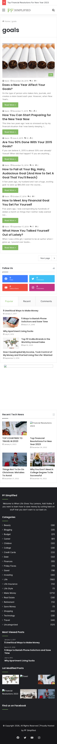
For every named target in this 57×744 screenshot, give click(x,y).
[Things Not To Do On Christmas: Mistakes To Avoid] (14, 459)
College (7, 548)
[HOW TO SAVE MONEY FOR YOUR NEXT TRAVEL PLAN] (28, 681)
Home (7, 21)
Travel (7, 620)
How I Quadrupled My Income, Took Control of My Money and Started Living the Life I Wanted (27, 354)
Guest (7, 570)
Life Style (8, 588)
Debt (6, 557)
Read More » (10, 105)
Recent (27, 301)
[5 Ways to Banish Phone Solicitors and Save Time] (11, 322)
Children (8, 543)
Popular (9, 301)
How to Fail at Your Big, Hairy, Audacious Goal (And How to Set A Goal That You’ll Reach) (28, 173)
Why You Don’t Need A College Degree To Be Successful (41, 472)
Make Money (10, 593)
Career (7, 539)
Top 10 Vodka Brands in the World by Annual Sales (35, 341)
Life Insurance (10, 584)
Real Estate (9, 597)
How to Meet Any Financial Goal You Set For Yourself (25, 202)
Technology (9, 615)
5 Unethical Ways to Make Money (20, 310)
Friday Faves (10, 566)
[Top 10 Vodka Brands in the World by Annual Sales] (11, 343)
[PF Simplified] (19, 10)
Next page (45, 258)
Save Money (10, 606)
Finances (8, 561)
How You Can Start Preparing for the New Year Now (26, 117)
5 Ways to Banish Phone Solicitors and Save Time (34, 320)
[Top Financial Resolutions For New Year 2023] (42, 428)
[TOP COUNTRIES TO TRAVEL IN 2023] (14, 428)
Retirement (9, 602)
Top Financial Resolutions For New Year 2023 (28, 2)
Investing (8, 575)
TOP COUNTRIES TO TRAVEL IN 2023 (12, 440)
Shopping (8, 611)
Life (5, 579)
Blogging (8, 530)
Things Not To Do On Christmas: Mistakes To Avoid (13, 472)
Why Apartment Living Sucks (18, 331)
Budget (7, 534)
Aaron (7, 81)
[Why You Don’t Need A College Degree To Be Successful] (42, 459)
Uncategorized (11, 624)
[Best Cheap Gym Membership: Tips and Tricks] (28, 694)
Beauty (7, 525)
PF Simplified (30, 730)
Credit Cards (10, 552)
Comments (46, 301)
